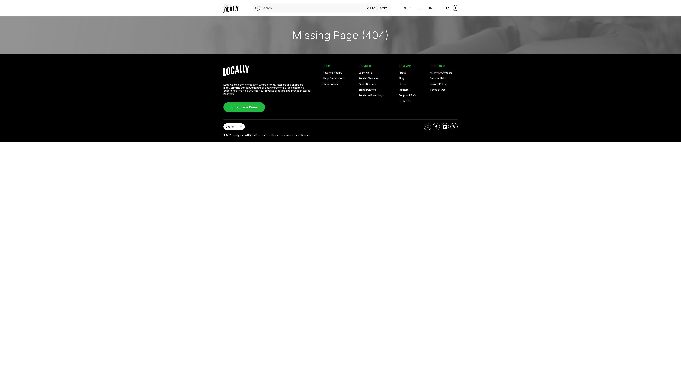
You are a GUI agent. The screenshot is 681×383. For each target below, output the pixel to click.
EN (448, 7)
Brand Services (368, 83)
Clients (402, 83)
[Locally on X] (454, 126)
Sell (420, 8)
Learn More (365, 72)
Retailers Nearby (332, 72)
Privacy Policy (438, 83)
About (432, 8)
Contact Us (405, 100)
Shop (407, 8)
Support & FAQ (407, 95)
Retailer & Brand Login (371, 95)
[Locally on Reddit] (427, 126)
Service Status (438, 78)
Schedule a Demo (244, 107)
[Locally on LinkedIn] (445, 126)
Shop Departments (334, 78)
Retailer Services (368, 78)
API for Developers (441, 72)
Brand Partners (367, 89)
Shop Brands (330, 83)
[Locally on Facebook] (436, 126)
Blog (401, 78)
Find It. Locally (378, 7)
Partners (403, 89)
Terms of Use (438, 89)
